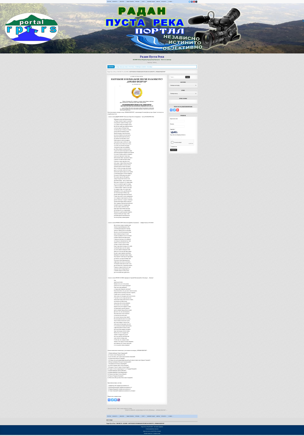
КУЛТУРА (141, 76)
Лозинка (172, 124)
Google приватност (148, 433)
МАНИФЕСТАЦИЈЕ (151, 1)
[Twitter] (190, 2)
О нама (170, 1)
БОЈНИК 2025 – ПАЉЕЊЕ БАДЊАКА (124, 66)
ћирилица (149, 62)
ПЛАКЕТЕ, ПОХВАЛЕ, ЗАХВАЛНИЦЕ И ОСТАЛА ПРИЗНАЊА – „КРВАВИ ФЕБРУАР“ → (146, 410)
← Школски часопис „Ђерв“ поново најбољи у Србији (119, 408)
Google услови (156, 433)
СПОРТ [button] (143, 1)
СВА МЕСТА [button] (114, 1)
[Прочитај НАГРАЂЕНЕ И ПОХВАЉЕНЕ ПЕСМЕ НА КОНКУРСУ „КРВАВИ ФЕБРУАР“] (137, 98)
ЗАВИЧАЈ (158, 1)
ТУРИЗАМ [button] (137, 1)
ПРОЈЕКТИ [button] (163, 1)
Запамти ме (174, 146)
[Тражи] (196, 2)
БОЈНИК (126, 71)
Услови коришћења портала (152, 429)
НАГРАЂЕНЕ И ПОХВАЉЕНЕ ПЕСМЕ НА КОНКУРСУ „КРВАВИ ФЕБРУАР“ (137, 80)
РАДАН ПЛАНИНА (130, 1)
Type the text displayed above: (178, 134)
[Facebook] (192, 2)
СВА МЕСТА (120, 71)
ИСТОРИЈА (137, 76)
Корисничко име (174, 118)
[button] (303, 21)
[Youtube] (194, 2)
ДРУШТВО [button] (122, 1)
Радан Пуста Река (152, 56)
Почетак (109, 1)
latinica (155, 62)
